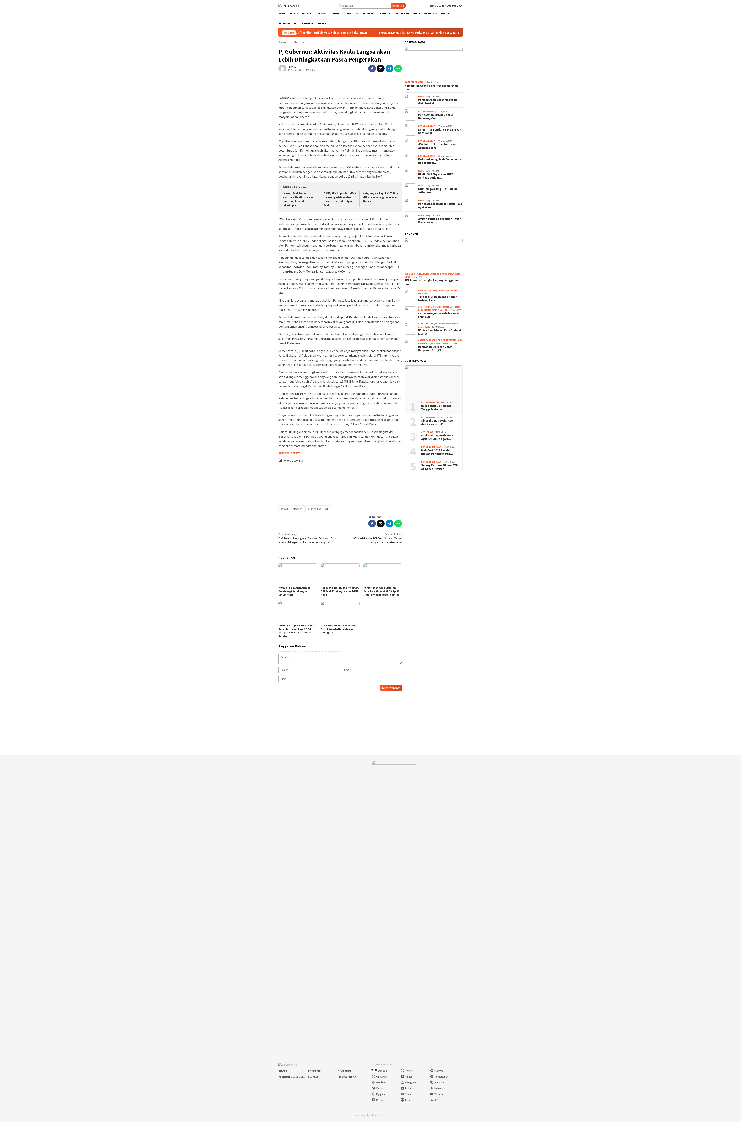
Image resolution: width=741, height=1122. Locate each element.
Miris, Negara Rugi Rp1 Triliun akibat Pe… (437, 190)
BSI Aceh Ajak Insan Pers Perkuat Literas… (439, 331)
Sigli (441, 310)
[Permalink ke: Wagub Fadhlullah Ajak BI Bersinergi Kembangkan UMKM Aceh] (297, 574)
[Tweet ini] (381, 68)
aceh (407, 273)
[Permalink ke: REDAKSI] (282, 68)
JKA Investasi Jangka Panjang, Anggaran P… (431, 282)
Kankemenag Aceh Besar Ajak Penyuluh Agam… (437, 437)
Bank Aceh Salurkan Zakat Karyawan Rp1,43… (435, 348)
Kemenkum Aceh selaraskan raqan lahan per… (431, 87)
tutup (374, 1069)
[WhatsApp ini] (398, 68)
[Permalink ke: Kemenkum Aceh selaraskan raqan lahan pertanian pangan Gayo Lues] (434, 63)
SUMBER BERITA (289, 453)
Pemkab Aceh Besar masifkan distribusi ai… (437, 101)
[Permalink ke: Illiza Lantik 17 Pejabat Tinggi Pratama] (434, 381)
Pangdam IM (424, 310)
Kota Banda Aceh (414, 82)
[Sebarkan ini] (372, 68)
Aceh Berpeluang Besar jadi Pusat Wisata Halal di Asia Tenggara (338, 629)
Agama (421, 340)
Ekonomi (424, 273)
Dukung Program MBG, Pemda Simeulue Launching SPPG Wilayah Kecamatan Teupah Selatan (297, 631)
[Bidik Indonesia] (288, 5)
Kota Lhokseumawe (431, 447)
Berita (414, 273)
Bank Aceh (423, 290)
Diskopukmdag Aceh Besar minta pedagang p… (439, 161)
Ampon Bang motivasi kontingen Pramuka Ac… (439, 220)
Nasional (448, 307)
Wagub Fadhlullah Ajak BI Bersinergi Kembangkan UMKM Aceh (294, 591)
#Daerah (297, 508)
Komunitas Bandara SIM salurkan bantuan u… (439, 131)
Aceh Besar (427, 432)
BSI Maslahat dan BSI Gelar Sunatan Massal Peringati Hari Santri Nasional (377, 538)
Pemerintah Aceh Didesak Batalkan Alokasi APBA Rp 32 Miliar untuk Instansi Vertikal (381, 591)
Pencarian (398, 5)
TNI (446, 310)
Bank (427, 323)
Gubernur (435, 273)
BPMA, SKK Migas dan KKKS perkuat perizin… (435, 175)
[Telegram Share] (389, 68)
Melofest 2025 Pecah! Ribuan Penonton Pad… (437, 452)
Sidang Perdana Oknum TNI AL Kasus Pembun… (439, 467)
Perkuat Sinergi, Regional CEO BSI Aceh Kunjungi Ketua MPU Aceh (340, 591)
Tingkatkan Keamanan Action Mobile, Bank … (437, 298)
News (421, 96)
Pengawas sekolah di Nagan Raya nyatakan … (440, 205)
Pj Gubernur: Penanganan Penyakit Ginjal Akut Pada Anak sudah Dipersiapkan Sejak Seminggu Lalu (307, 538)
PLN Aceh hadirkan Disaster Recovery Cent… (436, 116)
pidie (434, 310)
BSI (432, 323)
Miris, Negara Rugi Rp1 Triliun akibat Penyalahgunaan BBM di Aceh (380, 197)
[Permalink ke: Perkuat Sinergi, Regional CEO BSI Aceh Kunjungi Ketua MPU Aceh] (340, 574)
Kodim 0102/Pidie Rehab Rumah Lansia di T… (439, 315)
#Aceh (284, 508)
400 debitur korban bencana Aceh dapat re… (437, 146)
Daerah (442, 290)
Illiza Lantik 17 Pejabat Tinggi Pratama (436, 407)
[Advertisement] (340, 482)
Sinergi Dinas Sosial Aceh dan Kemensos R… (437, 422)
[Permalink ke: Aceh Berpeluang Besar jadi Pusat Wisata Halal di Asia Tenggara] (340, 612)
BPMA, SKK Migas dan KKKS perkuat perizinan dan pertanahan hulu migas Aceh (380, 32)
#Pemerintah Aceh (318, 508)
